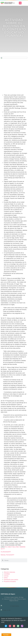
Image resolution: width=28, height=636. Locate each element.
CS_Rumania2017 (6, 551)
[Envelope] (18, 626)
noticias (6, 576)
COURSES (7, 574)
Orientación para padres (11, 579)
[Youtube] (14, 626)
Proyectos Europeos (10, 581)
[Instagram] (10, 626)
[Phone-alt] (22, 626)
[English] (23, 3)
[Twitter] (6, 626)
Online (6, 577)
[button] (20, 3)
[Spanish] (25, 3)
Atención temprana (9, 572)
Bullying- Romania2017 (7, 555)
